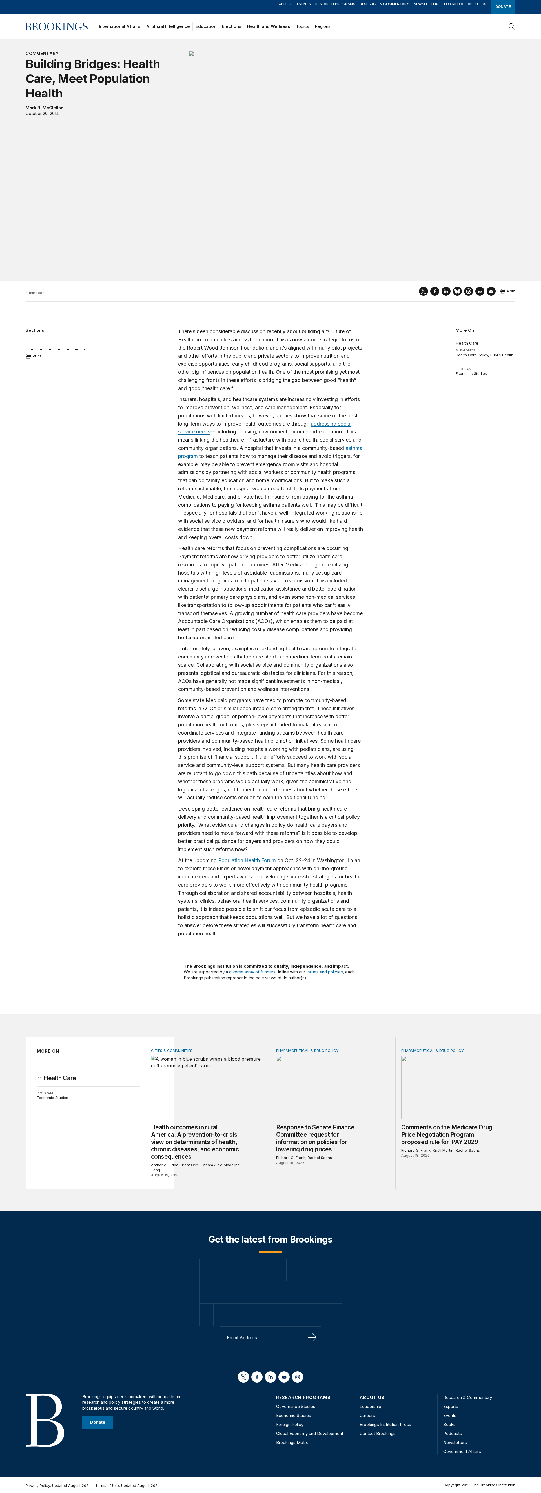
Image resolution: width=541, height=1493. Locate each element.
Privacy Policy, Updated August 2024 (58, 1485)
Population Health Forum (247, 860)
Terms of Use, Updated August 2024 (127, 1485)
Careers (367, 1415)
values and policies (324, 971)
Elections (231, 26)
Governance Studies (295, 1406)
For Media (453, 3)
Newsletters (427, 3)
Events (304, 3)
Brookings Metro (292, 1442)
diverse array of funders (252, 971)
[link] (60, 1078)
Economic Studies (471, 373)
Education (206, 26)
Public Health (501, 355)
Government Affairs (462, 1451)
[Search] (512, 26)
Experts (284, 3)
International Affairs (120, 26)
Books (449, 1424)
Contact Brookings (378, 1433)
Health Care (467, 343)
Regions (323, 26)
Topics (302, 26)
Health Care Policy (472, 355)
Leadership (370, 1406)
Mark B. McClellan (44, 107)
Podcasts (452, 1433)
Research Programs (335, 3)
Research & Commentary (384, 3)
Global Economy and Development (309, 1433)
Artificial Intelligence (168, 26)
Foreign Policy (289, 1424)
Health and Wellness (268, 26)
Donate (503, 6)
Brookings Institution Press (385, 1424)
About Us (477, 3)
